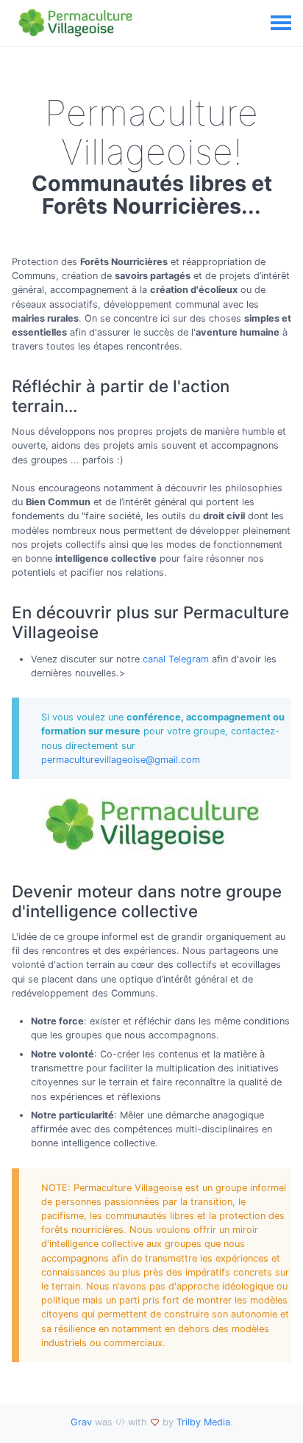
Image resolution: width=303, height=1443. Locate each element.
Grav (81, 1422)
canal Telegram (176, 659)
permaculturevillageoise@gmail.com (120, 759)
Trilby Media (203, 1422)
